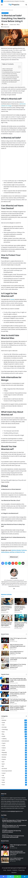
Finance (4, 759)
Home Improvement (7, 771)
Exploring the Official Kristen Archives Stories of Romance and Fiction (17, 687)
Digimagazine (13, 868)
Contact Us (14, 870)
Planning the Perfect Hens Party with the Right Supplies (6, 624)
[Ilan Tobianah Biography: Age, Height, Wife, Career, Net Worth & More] (5, 680)
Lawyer (3, 773)
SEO (3, 766)
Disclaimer (14, 872)
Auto (3, 761)
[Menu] (2, 5)
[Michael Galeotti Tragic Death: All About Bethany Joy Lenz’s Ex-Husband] (5, 694)
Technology (5, 729)
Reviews (4, 757)
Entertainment (9, 10)
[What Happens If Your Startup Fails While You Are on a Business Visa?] (5, 666)
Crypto (3, 743)
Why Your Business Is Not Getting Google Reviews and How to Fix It (17, 646)
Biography (4, 752)
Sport (3, 764)
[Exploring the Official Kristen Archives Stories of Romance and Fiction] (5, 687)
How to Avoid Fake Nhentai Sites (11, 77)
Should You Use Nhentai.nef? (10, 82)
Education (4, 754)
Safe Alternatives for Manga (10, 78)
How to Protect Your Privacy (10, 73)
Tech (3, 725)
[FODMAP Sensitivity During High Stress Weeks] (5, 660)
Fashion (4, 748)
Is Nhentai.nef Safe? (8, 70)
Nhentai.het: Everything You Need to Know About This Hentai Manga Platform (21, 625)
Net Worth (4, 768)
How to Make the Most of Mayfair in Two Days (14, 1)
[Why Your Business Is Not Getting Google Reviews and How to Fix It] (5, 646)
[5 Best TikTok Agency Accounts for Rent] (5, 640)
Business (4, 720)
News (3, 731)
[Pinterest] (12, 563)
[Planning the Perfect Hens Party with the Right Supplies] (7, 617)
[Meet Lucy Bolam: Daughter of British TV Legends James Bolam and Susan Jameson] (5, 708)
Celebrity (4, 738)
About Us (9, 870)
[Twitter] (6, 563)
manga (12, 299)
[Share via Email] (23, 563)
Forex (3, 784)
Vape (3, 780)
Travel (3, 745)
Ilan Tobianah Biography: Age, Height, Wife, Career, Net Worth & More (18, 680)
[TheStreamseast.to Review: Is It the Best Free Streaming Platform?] (7, 601)
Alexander (5, 24)
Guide (3, 722)
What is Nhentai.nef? (8, 69)
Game (3, 750)
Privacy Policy (21, 870)
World (3, 782)
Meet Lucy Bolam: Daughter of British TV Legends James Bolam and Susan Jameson (18, 707)
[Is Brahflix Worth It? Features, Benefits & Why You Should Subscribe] (21, 601)
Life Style (4, 727)
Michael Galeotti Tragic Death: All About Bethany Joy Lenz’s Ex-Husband (18, 694)
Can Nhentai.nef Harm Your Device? (11, 72)
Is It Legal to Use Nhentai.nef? (10, 75)
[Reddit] (16, 563)
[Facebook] (2, 563)
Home (3, 10)
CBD (3, 775)
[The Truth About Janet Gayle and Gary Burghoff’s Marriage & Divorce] (5, 701)
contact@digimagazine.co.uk (15, 811)
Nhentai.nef (14, 557)
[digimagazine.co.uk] (14, 5)
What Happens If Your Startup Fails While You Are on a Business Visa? (18, 666)
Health (3, 736)
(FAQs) (5, 83)
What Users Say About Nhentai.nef (11, 80)
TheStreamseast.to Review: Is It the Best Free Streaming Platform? (6, 608)
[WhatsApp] (19, 563)
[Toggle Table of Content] (18, 67)
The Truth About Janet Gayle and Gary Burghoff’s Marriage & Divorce (18, 701)
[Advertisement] (14, 165)
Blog (3, 734)
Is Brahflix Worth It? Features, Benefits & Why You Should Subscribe (20, 608)
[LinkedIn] (9, 563)
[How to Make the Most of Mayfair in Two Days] (5, 653)
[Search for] (26, 5)
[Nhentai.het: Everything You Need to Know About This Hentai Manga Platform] (21, 617)
